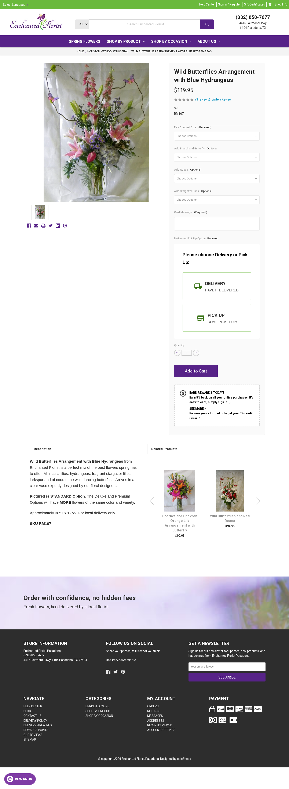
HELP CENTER (32, 706)
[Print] (43, 226)
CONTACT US (32, 715)
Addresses (155, 720)
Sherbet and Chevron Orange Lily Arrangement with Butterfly (179, 523)
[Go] (207, 24)
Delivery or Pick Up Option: (196, 238)
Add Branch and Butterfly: (195, 148)
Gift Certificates (254, 4)
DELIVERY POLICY (35, 720)
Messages (155, 715)
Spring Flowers (84, 41)
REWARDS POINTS (35, 730)
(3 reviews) (202, 99)
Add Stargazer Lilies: (193, 191)
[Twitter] (50, 226)
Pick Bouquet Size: (192, 127)
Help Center (207, 4)
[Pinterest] (65, 226)
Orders (153, 706)
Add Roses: (187, 169)
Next (258, 500)
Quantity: (179, 345)
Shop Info (281, 4)
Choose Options (182, 497)
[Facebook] (29, 226)
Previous (151, 500)
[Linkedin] (58, 226)
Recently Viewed (159, 725)
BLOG (27, 711)
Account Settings (161, 730)
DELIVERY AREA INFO (37, 725)
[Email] (36, 226)
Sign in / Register (229, 4)
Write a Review (221, 99)
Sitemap (29, 739)
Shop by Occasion (169, 41)
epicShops (184, 758)
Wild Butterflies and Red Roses (230, 518)
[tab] (217, 286)
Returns (153, 711)
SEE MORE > (197, 408)
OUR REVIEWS (32, 735)
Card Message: (190, 212)
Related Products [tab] (164, 449)
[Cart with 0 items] (270, 4)
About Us (207, 41)
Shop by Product (124, 41)
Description (42, 449)
